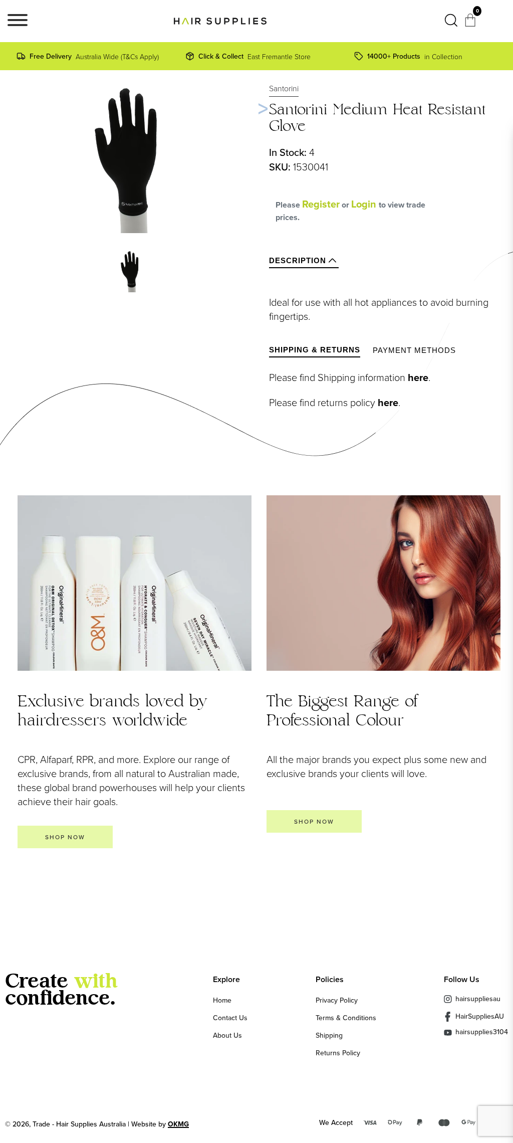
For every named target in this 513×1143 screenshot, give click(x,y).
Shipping (329, 1035)
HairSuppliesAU (479, 1016)
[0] (471, 23)
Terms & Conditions (346, 1018)
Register (321, 204)
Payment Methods (414, 350)
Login (365, 204)
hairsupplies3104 (481, 1032)
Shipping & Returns (314, 349)
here (418, 377)
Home (222, 1000)
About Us (227, 1035)
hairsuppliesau (477, 999)
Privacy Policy (337, 1000)
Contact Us (230, 1018)
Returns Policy (338, 1053)
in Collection (414, 56)
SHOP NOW (65, 837)
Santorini (284, 88)
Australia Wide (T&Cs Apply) (94, 56)
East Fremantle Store (254, 56)
